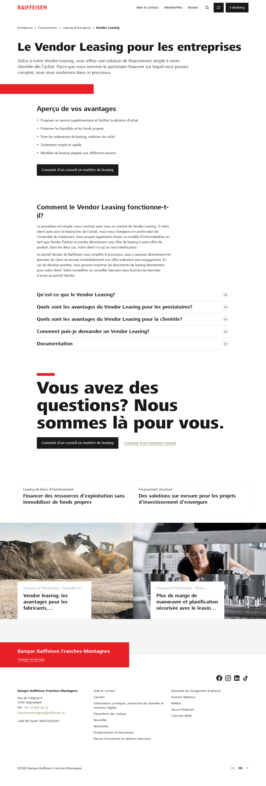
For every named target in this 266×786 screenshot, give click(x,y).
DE (233, 768)
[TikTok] (245, 678)
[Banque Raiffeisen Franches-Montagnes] (32, 7)
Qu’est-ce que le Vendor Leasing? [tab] (76, 294)
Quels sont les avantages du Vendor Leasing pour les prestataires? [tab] (114, 307)
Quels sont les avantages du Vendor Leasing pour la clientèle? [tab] (109, 319)
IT (247, 768)
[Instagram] (228, 678)
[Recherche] (207, 7)
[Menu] (219, 7)
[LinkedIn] (237, 678)
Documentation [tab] (55, 343)
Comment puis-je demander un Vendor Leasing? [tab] (93, 331)
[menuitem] (147, 7)
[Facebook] (219, 678)
